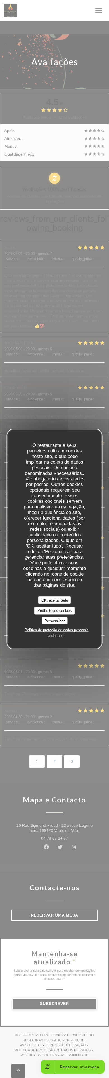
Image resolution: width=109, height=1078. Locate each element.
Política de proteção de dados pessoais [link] (57, 630)
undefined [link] (55, 635)
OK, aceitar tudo (54, 600)
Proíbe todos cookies (54, 611)
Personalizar (54, 621)
